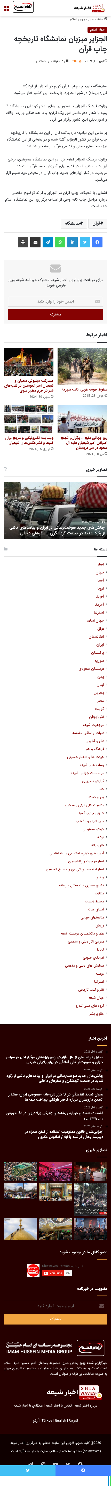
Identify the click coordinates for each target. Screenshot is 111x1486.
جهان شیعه (96, 998)
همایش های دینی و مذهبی (84, 965)
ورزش (100, 925)
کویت (99, 709)
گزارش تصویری (93, 781)
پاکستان (97, 653)
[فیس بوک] (97, 242)
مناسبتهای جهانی (92, 917)
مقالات (99, 893)
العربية (73, 1420)
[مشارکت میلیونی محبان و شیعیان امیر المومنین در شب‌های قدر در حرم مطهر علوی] (28, 362)
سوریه (99, 661)
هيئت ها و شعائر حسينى (85, 757)
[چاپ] (23, 242)
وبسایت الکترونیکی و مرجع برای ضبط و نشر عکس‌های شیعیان (29, 440)
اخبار (91, 19)
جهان (100, 572)
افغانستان (96, 636)
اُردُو (35, 1420)
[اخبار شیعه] (86, 8)
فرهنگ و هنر (94, 749)
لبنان (100, 685)
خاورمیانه (97, 845)
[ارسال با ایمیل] (35, 242)
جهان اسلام (77, 19)
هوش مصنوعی (93, 829)
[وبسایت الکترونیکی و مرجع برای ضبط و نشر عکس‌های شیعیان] (28, 419)
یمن (100, 677)
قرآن (96, 223)
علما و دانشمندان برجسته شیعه (82, 933)
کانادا (100, 949)
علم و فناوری (94, 741)
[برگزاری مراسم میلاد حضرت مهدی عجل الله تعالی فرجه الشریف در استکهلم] (55, 1171)
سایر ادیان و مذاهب (90, 821)
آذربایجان (96, 717)
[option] (55, 510)
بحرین (99, 693)
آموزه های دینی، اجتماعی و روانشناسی (77, 853)
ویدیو (100, 877)
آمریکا (99, 604)
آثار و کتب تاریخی (91, 989)
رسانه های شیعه (92, 765)
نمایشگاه (72, 223)
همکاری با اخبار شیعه (28, 1405)
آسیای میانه (96, 909)
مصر (100, 701)
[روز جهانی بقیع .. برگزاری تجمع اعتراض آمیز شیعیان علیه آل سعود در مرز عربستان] (82, 419)
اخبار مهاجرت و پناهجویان (86, 861)
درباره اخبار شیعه (86, 1405)
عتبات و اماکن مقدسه (88, 733)
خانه (100, 19)
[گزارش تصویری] (90, 1199)
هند (101, 789)
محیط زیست (94, 901)
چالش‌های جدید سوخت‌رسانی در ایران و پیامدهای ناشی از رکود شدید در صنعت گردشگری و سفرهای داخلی (57, 530)
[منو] (6, 10)
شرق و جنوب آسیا (91, 813)
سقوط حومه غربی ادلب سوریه (84, 389)
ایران (100, 645)
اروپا (100, 588)
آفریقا (100, 596)
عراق (100, 628)
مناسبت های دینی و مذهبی (84, 805)
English (60, 1420)
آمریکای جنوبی (93, 957)
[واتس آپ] (60, 242)
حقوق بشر (97, 1014)
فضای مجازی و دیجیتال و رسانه (81, 885)
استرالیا (99, 981)
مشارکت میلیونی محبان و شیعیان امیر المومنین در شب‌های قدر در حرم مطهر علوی (28, 385)
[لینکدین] (72, 242)
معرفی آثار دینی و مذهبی (86, 941)
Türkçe (46, 1420)
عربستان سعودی (91, 669)
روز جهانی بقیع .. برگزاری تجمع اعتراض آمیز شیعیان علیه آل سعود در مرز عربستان (83, 443)
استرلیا (99, 612)
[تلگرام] (48, 242)
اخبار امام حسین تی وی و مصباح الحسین (75, 869)
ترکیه (100, 837)
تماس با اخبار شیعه (59, 1405)
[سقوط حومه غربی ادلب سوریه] (82, 366)
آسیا (100, 580)
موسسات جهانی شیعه (87, 773)
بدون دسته (96, 797)
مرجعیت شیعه (93, 725)
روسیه (100, 973)
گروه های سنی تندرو (90, 1006)
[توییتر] (85, 242)
